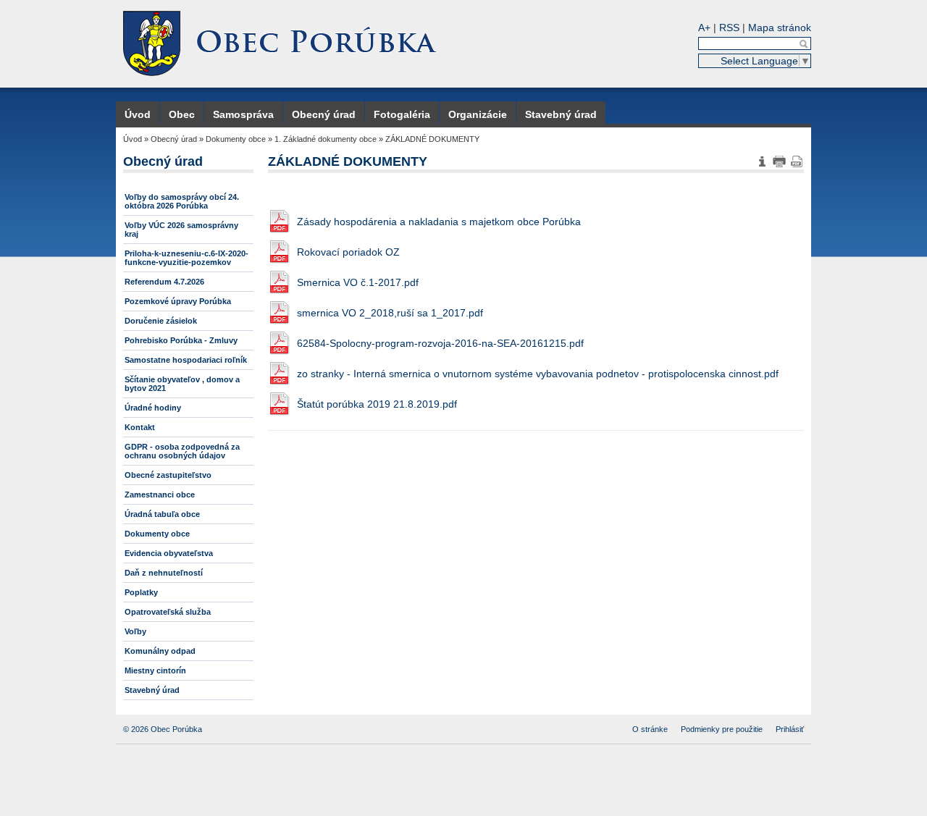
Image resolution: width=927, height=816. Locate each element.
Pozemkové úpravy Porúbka (178, 301)
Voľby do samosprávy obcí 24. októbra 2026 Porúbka (182, 201)
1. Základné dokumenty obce (325, 139)
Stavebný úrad (561, 114)
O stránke (650, 729)
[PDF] (796, 161)
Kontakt (140, 427)
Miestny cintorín (155, 670)
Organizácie (477, 114)
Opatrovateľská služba (168, 611)
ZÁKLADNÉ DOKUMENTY (432, 139)
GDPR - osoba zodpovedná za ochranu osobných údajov (182, 451)
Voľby (135, 631)
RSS (729, 27)
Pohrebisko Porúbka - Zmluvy (181, 340)
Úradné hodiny (153, 407)
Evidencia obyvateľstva (169, 553)
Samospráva (243, 114)
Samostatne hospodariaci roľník (186, 360)
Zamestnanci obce (160, 494)
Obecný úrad (324, 114)
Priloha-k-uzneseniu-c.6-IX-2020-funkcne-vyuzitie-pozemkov (186, 257)
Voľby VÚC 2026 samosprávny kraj (181, 229)
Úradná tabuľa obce (162, 514)
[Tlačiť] (779, 161)
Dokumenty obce (236, 139)
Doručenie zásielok (161, 320)
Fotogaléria (402, 114)
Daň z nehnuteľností (164, 572)
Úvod (138, 114)
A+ (704, 27)
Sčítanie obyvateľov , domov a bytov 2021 (182, 383)
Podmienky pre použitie (722, 729)
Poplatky (141, 592)
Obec (182, 114)
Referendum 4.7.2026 (164, 281)
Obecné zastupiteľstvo (168, 475)
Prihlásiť (790, 729)
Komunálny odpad (160, 651)
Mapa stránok (779, 27)
